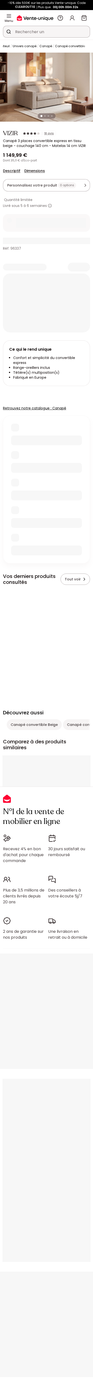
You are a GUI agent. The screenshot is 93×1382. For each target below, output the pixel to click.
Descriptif (11, 170)
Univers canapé (24, 46)
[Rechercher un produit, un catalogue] (8, 31)
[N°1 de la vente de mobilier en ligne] (35, 17)
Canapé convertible (70, 46)
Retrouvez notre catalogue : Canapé (34, 408)
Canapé (45, 46)
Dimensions (34, 170)
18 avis (49, 133)
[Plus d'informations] (50, 206)
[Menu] (9, 16)
